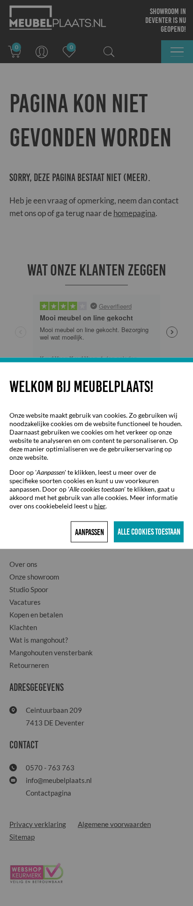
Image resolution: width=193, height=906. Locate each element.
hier (99, 505)
